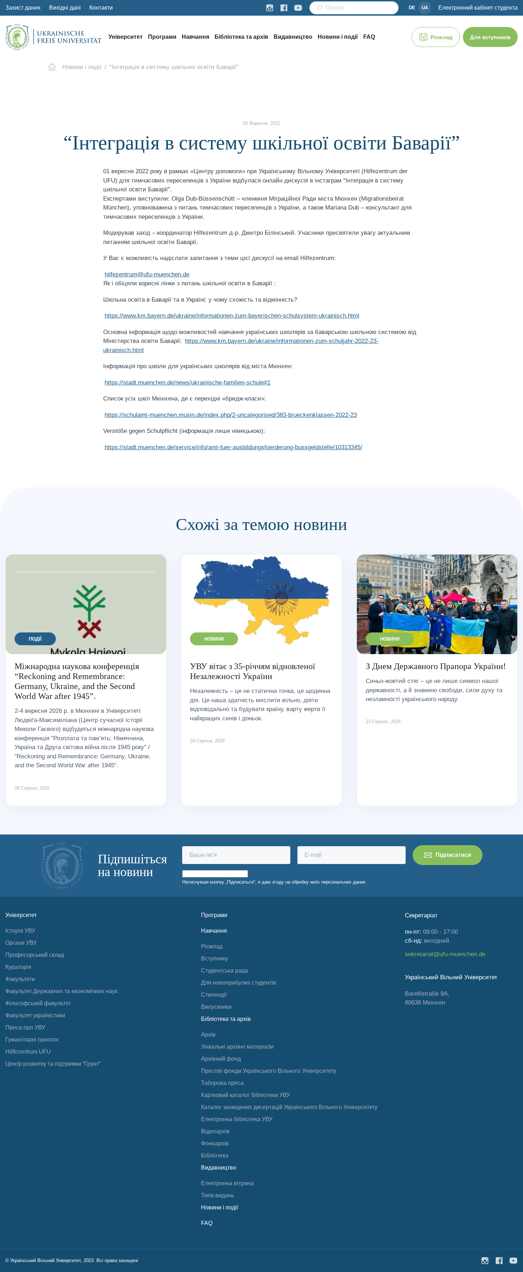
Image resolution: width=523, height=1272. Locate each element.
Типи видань (217, 1195)
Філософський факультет (38, 1003)
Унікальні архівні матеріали (237, 1047)
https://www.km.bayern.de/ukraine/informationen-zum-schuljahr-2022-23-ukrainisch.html (241, 346)
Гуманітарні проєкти (31, 1040)
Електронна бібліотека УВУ (237, 1119)
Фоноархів (215, 1143)
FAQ (369, 37)
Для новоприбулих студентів (238, 983)
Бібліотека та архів (241, 37)
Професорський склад (34, 955)
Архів (208, 1035)
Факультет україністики (35, 1015)
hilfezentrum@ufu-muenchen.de (147, 274)
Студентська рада (224, 971)
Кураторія (18, 967)
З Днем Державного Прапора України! (436, 666)
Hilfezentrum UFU (28, 1052)
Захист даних (23, 8)
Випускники (216, 1007)
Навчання (195, 37)
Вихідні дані (65, 8)
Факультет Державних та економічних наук (61, 991)
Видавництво (293, 37)
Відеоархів (215, 1131)
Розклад (441, 37)
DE (412, 7)
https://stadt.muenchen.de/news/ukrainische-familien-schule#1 (187, 382)
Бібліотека (214, 1155)
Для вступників (490, 37)
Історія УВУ (20, 931)
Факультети (20, 979)
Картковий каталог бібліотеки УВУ (245, 1095)
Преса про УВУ (25, 1027)
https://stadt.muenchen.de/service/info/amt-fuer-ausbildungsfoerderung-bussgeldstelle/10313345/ (233, 447)
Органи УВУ (21, 943)
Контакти (101, 8)
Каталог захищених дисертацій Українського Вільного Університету (289, 1107)
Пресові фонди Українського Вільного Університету (268, 1071)
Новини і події (338, 37)
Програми (162, 37)
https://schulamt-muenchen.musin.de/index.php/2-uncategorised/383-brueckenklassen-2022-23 (231, 415)
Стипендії (214, 995)
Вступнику (214, 958)
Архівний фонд (221, 1059)
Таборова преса (222, 1083)
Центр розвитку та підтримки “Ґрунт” (53, 1064)
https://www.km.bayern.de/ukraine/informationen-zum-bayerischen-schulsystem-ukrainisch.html (232, 315)
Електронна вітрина (227, 1183)
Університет (126, 37)
